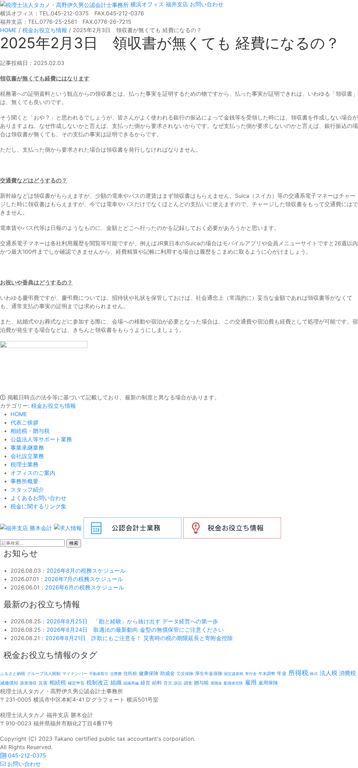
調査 (188, 683)
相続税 (57, 682)
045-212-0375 (26, 755)
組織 (116, 682)
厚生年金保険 (208, 673)
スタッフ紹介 (27, 489)
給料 (157, 683)
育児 (168, 683)
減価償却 (9, 683)
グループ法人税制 (43, 673)
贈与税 (201, 683)
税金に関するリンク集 (38, 506)
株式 (314, 674)
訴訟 (178, 683)
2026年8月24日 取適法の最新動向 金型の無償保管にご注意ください (135, 629)
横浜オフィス (147, 4)
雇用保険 (268, 683)
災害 (43, 683)
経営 (145, 683)
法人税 (328, 672)
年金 (282, 673)
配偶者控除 (233, 683)
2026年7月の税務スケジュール (83, 578)
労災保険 (185, 673)
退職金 (216, 683)
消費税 (347, 672)
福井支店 (176, 4)
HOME (18, 414)
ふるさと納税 (12, 673)
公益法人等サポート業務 (41, 439)
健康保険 (148, 673)
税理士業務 (24, 464)
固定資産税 (233, 673)
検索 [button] (73, 543)
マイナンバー (74, 673)
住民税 (130, 673)
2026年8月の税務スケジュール (86, 570)
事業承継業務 (27, 447)
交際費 (116, 674)
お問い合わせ (205, 4)
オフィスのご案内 (32, 472)
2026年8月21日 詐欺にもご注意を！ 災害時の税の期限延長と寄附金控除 (139, 638)
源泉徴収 (28, 683)
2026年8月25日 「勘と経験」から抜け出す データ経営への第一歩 (132, 621)
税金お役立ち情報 (53, 405)
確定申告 (76, 683)
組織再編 (131, 683)
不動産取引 (98, 674)
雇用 (251, 682)
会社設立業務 (27, 455)
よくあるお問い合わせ (38, 497)
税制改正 (97, 682)
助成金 (167, 673)
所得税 (298, 673)
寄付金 (251, 673)
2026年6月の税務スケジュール (84, 587)
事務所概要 (24, 481)
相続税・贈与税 (30, 430)
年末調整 (266, 673)
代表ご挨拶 (24, 422)
